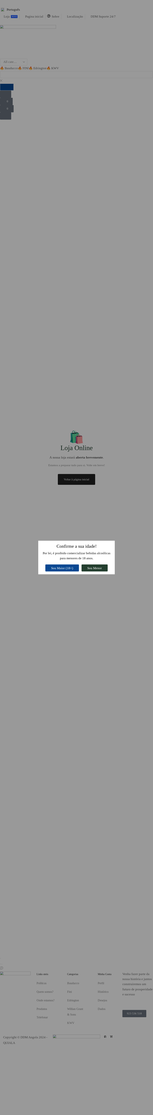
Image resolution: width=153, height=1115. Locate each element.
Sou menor (94, 568)
